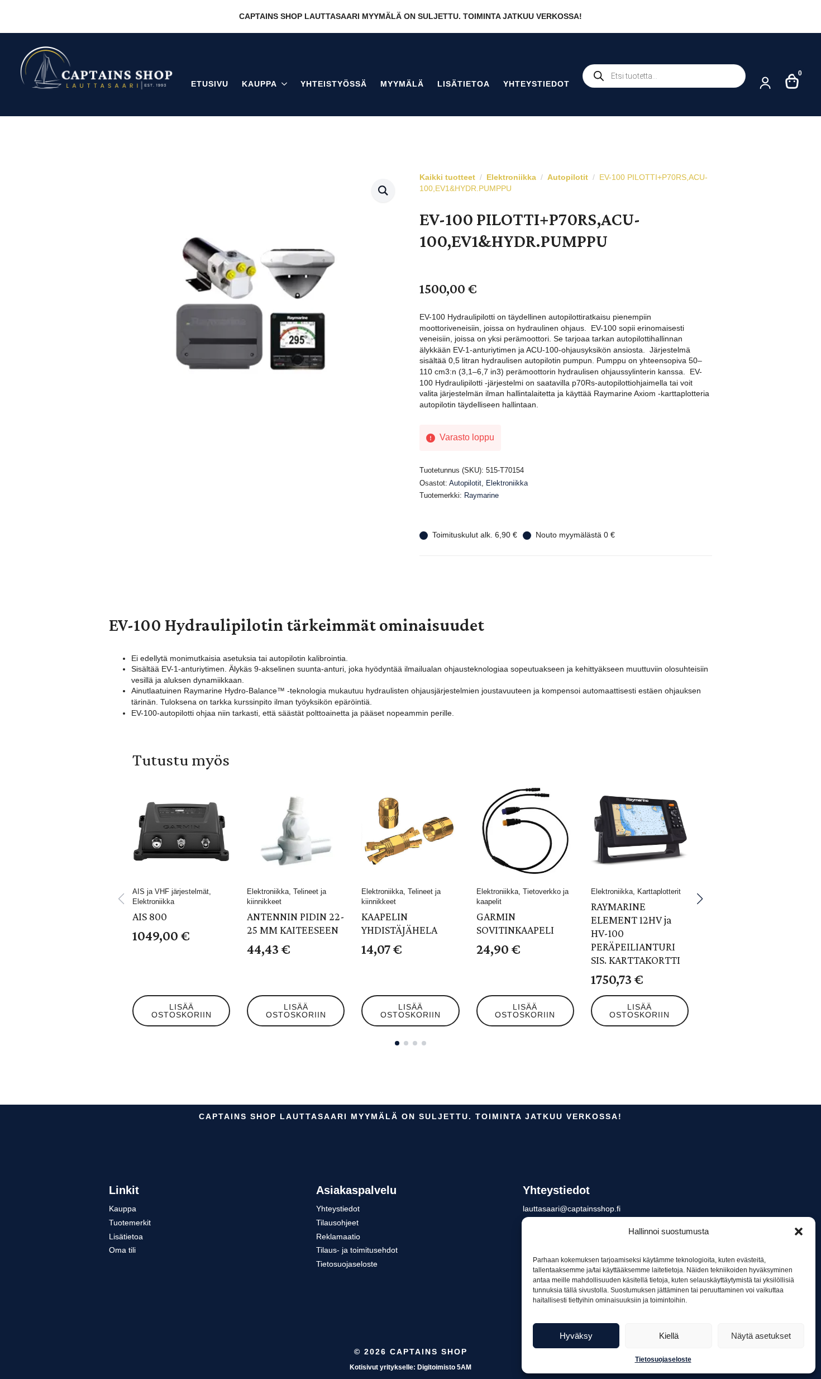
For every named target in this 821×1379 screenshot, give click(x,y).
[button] (798, 1231)
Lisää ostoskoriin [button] (181, 1010)
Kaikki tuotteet (447, 177)
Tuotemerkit (130, 1222)
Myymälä (402, 84)
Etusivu (209, 84)
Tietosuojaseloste (663, 1359)
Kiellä (669, 1335)
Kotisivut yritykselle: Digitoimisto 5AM (410, 1367)
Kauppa (259, 84)
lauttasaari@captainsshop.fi (571, 1208)
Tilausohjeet (337, 1222)
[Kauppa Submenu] (282, 85)
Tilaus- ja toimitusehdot (357, 1249)
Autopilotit (567, 177)
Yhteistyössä (333, 84)
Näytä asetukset (761, 1335)
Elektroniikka (511, 177)
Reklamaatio (338, 1236)
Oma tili (122, 1249)
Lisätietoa (463, 84)
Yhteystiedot (536, 84)
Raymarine (481, 495)
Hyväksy (576, 1335)
